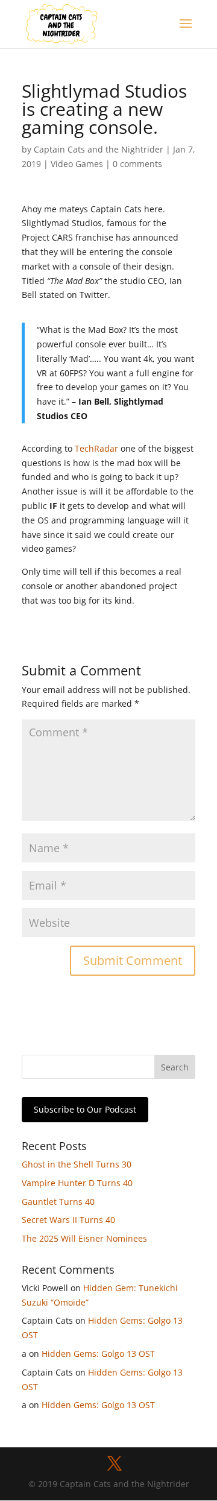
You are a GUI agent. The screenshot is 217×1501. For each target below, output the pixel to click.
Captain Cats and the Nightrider (98, 149)
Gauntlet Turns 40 (58, 1201)
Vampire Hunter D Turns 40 (77, 1183)
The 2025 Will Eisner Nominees (84, 1238)
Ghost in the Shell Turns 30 (76, 1164)
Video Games (77, 163)
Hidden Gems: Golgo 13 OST (98, 1353)
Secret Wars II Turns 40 (68, 1219)
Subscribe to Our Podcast (85, 1109)
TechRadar (96, 448)
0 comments (137, 163)
